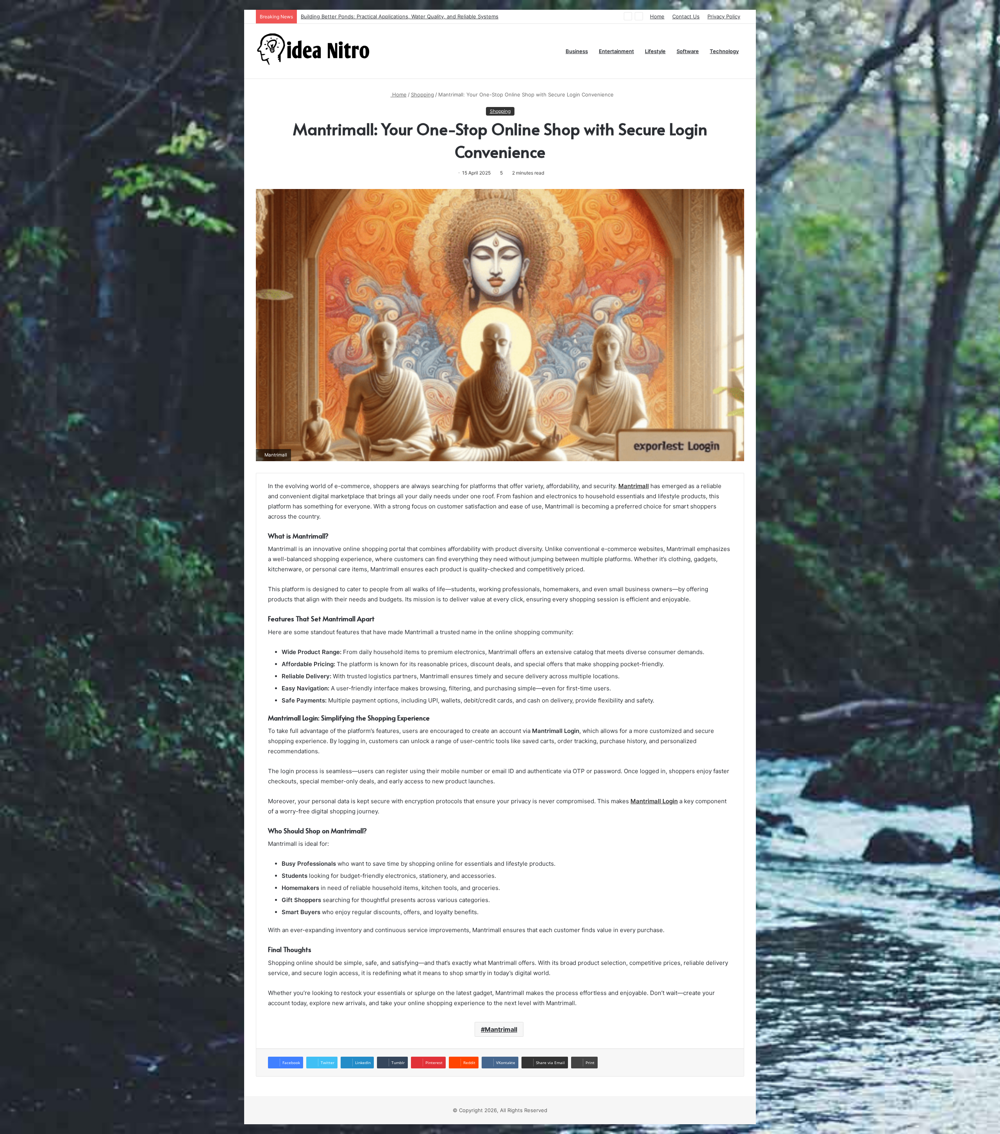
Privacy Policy (723, 16)
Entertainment (616, 51)
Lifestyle (655, 51)
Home (657, 16)
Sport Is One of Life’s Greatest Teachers (349, 16)
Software (688, 51)
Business (577, 51)
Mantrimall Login (654, 801)
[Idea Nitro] (314, 51)
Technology (724, 51)
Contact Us (686, 16)
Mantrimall (633, 486)
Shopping (422, 94)
